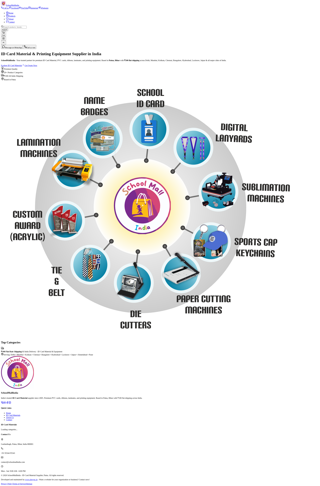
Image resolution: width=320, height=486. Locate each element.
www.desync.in (31, 480)
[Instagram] (9, 403)
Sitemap (29, 484)
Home (8, 413)
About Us (10, 417)
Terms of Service (19, 484)
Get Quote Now (30, 65)
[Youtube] (5, 403)
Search (4, 30)
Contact (9, 420)
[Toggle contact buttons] (3, 43)
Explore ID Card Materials (11, 65)
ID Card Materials (13, 415)
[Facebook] (7, 403)
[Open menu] (3, 39)
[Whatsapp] (2, 403)
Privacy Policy (6, 484)
